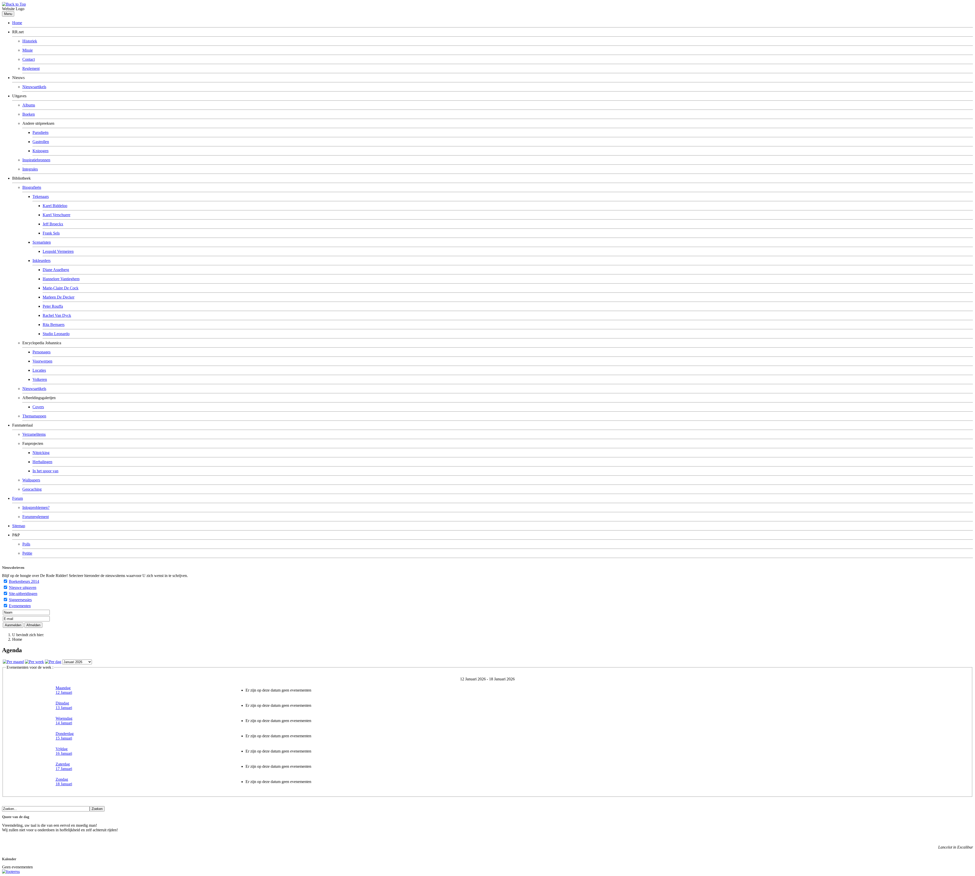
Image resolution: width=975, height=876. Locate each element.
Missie (27, 50)
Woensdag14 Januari (64, 720)
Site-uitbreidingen (23, 593)
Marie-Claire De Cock (60, 288)
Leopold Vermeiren (58, 251)
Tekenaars (40, 196)
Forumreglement (35, 516)
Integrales (30, 169)
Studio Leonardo (56, 334)
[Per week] (34, 662)
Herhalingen (42, 462)
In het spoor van (45, 471)
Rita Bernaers (53, 324)
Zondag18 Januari (64, 781)
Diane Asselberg (56, 270)
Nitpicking (41, 452)
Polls (26, 544)
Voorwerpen (42, 361)
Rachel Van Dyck (57, 315)
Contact (28, 59)
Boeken (28, 114)
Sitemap (18, 526)
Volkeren (39, 379)
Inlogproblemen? (36, 507)
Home (17, 23)
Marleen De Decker (58, 297)
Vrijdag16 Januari (64, 751)
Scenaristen (41, 242)
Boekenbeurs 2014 (24, 581)
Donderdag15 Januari (65, 735)
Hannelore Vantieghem (61, 279)
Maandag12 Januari (64, 690)
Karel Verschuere (56, 215)
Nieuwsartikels (34, 87)
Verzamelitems (34, 434)
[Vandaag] (53, 662)
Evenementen (20, 606)
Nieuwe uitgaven (22, 587)
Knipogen (40, 151)
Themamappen (34, 416)
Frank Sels (51, 233)
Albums (28, 105)
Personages (41, 352)
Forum (17, 498)
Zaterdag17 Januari (64, 766)
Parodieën (40, 132)
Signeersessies (20, 600)
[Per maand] (13, 662)
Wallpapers (31, 480)
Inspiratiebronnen (36, 160)
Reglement (31, 68)
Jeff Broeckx (53, 224)
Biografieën (31, 187)
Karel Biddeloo (55, 206)
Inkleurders (41, 260)
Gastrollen (40, 141)
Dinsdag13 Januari (64, 705)
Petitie (27, 553)
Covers (38, 407)
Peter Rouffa (53, 306)
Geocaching (32, 489)
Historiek (29, 41)
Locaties (39, 370)
